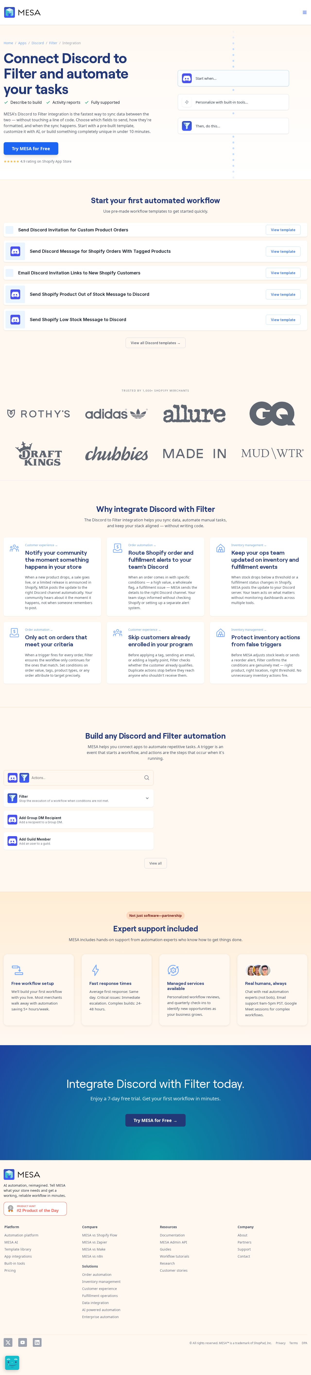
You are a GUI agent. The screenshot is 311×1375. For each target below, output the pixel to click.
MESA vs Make (93, 1249)
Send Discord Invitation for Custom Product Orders (73, 229)
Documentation (172, 1235)
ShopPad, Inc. (263, 1343)
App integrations (18, 1256)
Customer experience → (41, 545)
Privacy (280, 1343)
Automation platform (21, 1235)
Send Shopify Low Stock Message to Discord (78, 319)
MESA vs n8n (92, 1256)
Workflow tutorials (174, 1256)
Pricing (10, 1270)
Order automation (97, 1274)
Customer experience (99, 1288)
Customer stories (174, 1270)
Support (244, 1249)
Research (167, 1263)
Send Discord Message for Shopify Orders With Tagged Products (100, 251)
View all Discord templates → (156, 343)
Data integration (95, 1302)
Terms (293, 1343)
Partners (244, 1242)
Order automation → (142, 545)
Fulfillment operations (100, 1295)
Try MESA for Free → (155, 1120)
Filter (53, 43)
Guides (165, 1249)
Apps (22, 43)
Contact (244, 1256)
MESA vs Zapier (94, 1242)
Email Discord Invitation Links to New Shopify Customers (79, 272)
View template (283, 230)
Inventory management (101, 1281)
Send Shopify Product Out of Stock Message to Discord (89, 294)
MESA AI (11, 1242)
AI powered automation (101, 1309)
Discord (38, 43)
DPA (304, 1343)
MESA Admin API (173, 1242)
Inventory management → (249, 545)
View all (155, 863)
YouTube (22, 1342)
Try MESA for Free (31, 148)
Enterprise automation (100, 1316)
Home (8, 43)
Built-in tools (14, 1263)
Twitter (8, 1342)
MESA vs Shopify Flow (99, 1235)
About (242, 1235)
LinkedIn (37, 1342)
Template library (17, 1249)
